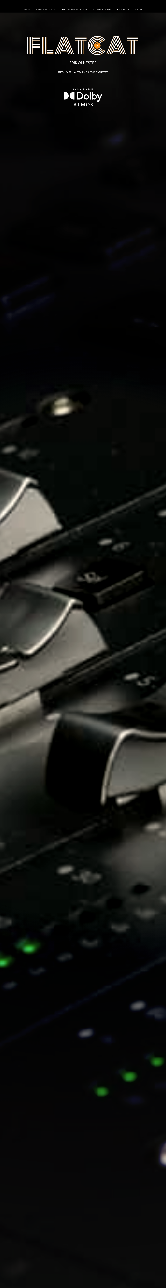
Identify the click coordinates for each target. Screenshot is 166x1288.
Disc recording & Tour (74, 9)
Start (27, 9)
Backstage (123, 9)
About (138, 9)
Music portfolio (45, 9)
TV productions (102, 9)
